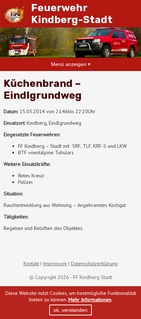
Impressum (55, 263)
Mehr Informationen (89, 299)
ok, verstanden (70, 310)
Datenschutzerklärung (94, 263)
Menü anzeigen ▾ (70, 64)
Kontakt (31, 263)
